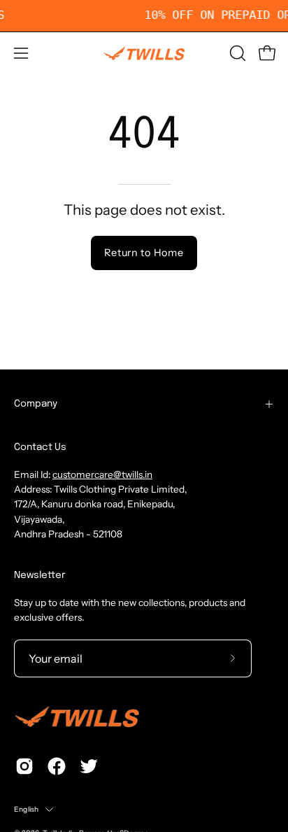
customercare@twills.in (102, 474)
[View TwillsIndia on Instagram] (24, 766)
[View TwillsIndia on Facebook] (56, 766)
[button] (236, 53)
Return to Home (143, 252)
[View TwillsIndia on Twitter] (88, 766)
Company (35, 404)
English (26, 809)
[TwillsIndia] (144, 53)
